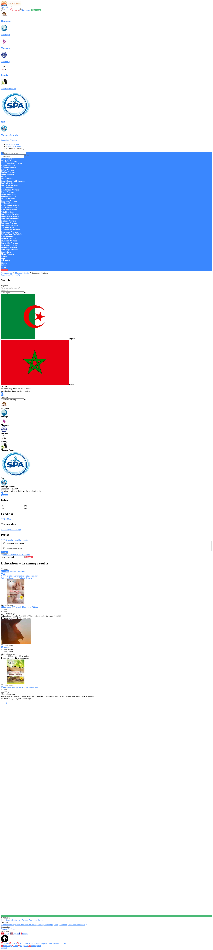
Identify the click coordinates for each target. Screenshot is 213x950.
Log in (37, 943)
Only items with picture (15, 543)
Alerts (15, 946)
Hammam (5, 925)
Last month (23, 540)
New (5, 519)
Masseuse (20, 925)
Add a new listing (36, 920)
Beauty (34, 925)
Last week (15, 540)
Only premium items (14, 548)
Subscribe (28, 557)
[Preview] (2, 607)
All (2, 519)
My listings (7, 946)
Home (3, 920)
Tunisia (6, 647)
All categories (6, 273)
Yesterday (7, 540)
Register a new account (49, 943)
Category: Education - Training (13, 578)
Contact (15, 920)
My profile (24, 946)
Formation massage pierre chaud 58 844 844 (20, 687)
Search (4, 270)
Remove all (30, 578)
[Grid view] (4, 574)
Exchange (17, 530)
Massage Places (43, 925)
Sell (4, 530)
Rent (11, 530)
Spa (51, 925)
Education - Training (9, 140)
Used (9, 519)
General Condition (8, 929)
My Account (23, 920)
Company (21, 571)
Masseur (27, 925)
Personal (13, 571)
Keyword (4, 285)
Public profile (36, 946)
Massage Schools (60, 925)
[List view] (2, 574)
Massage (12, 925)
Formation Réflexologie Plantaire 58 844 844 (20, 607)
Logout (4, 948)
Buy (8, 530)
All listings (5, 571)
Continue (4, 495)
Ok (2, 395)
